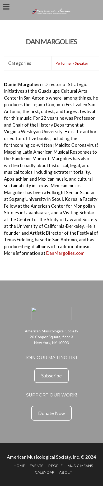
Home (19, 465)
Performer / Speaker (72, 63)
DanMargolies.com (65, 253)
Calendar (45, 472)
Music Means (80, 465)
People (55, 465)
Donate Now (51, 413)
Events (37, 465)
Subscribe (51, 375)
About (65, 472)
